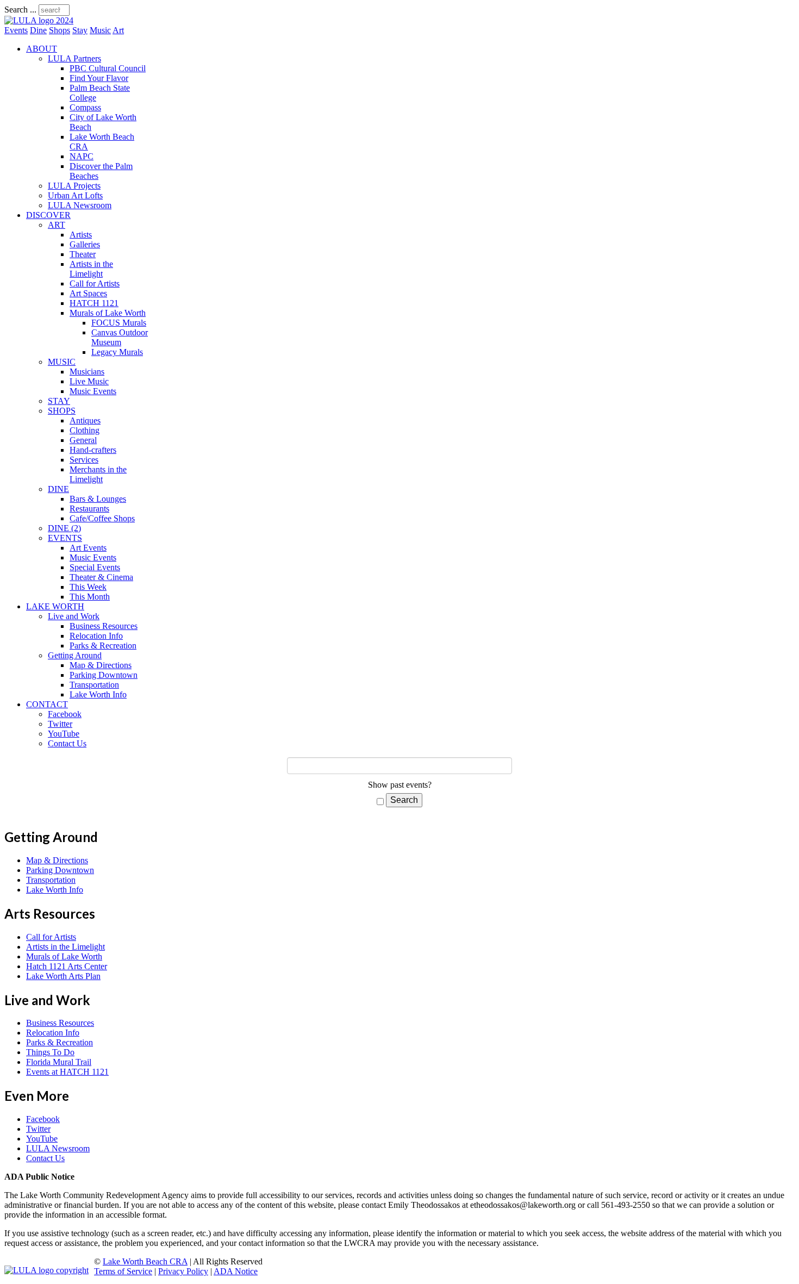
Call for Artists (95, 283)
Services (84, 459)
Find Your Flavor (99, 78)
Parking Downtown (104, 675)
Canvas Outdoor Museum (119, 337)
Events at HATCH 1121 (67, 1071)
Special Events (95, 567)
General (83, 440)
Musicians (87, 371)
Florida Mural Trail (58, 1062)
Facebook (65, 714)
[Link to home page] (38, 20)
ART (56, 224)
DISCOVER (48, 215)
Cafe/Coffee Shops (102, 518)
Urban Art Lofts (75, 195)
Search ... (20, 9)
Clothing (84, 430)
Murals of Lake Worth (108, 312)
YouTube (63, 733)
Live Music (89, 381)
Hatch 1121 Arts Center (66, 966)
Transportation (94, 684)
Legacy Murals (117, 352)
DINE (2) (64, 528)
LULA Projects (74, 185)
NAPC (81, 156)
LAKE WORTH (55, 606)
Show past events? (400, 784)
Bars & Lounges (98, 498)
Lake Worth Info (98, 694)
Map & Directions (101, 665)
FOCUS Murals (118, 322)
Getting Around (75, 655)
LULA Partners (74, 58)
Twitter (60, 723)
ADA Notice (236, 1271)
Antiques (85, 420)
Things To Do (50, 1052)
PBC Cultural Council (108, 68)
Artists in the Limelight (91, 268)
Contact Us (67, 743)
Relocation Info (96, 635)
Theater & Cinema (101, 577)
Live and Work (73, 616)
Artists (81, 234)
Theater (83, 254)
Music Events (93, 391)
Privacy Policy (183, 1271)
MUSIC (62, 361)
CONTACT (47, 704)
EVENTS (65, 538)
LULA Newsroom (79, 205)
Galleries (85, 244)
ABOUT (41, 48)
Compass (85, 107)
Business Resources (104, 626)
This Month (90, 596)
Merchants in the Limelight (98, 474)
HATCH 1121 (94, 303)
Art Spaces (88, 293)
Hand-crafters (93, 449)
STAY (59, 401)
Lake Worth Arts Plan (63, 976)
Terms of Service (123, 1271)
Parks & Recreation (103, 645)
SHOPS (62, 410)
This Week (88, 586)
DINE (58, 489)
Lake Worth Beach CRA (145, 1261)
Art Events (88, 547)
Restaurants (89, 508)
